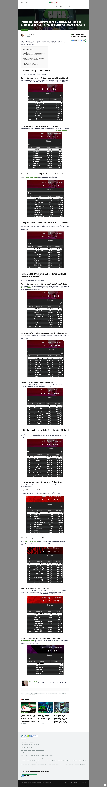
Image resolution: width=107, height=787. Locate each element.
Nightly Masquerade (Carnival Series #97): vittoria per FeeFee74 (34, 54)
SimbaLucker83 (27, 694)
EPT (29, 744)
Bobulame (23, 693)
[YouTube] (26, 2)
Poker (53, 6)
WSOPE (26, 744)
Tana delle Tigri (37, 744)
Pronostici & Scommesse (61, 6)
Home (35, 6)
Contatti (71, 782)
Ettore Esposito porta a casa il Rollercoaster (31, 64)
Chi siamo (66, 782)
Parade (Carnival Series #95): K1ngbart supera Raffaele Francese (34, 53)
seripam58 (22, 694)
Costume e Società (40, 750)
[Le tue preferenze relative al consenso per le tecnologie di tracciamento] (105, 785)
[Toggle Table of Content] (45, 48)
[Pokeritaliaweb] (53, 2)
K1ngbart (56, 693)
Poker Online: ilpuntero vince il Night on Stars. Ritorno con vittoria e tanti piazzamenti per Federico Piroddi (45, 718)
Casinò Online (70, 6)
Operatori (48, 6)
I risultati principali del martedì (27, 49)
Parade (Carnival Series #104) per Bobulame (31, 59)
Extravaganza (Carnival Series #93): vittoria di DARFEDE (32, 52)
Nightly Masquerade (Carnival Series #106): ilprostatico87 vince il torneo (35, 60)
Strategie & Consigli (48, 755)
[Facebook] (22, 2)
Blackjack (37, 755)
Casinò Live (32, 755)
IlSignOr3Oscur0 (52, 693)
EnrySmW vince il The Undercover (29, 63)
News (22, 755)
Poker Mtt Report (24, 29)
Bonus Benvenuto (41, 6)
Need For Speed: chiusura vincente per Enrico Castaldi (32, 67)
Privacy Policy (23, 738)
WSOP (22, 744)
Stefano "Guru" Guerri (29, 34)
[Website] (29, 2)
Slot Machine (26, 755)
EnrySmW (35, 693)
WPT (32, 744)
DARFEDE (31, 693)
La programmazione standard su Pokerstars (30, 62)
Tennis (29, 750)
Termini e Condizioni (77, 782)
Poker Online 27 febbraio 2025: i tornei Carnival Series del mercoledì (34, 55)
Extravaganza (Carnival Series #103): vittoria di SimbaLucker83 (34, 58)
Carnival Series (28, 693)
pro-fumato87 (61, 693)
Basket (25, 750)
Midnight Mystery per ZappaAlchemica (30, 65)
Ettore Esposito (39, 693)
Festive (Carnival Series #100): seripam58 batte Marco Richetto (34, 57)
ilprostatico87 (47, 693)
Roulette (42, 755)
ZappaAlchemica (32, 694)
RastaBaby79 (65, 693)
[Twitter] (24, 2)
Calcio (22, 750)
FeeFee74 (43, 693)
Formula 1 (33, 750)
